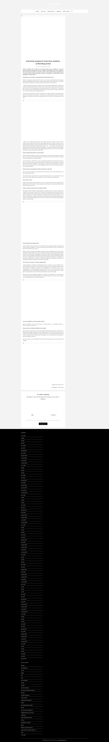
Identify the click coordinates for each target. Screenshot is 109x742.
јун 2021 (22, 589)
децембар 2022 (24, 544)
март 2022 (23, 567)
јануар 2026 (23, 453)
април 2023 (23, 534)
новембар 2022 (24, 547)
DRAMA (22, 673)
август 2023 (23, 525)
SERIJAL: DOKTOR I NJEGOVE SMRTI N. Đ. (28, 730)
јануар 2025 (23, 482)
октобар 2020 (23, 609)
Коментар (43, 399)
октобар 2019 (23, 639)
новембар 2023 (24, 517)
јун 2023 (22, 529)
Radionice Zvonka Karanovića (27, 727)
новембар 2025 (24, 458)
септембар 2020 (24, 611)
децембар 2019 (24, 634)
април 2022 (23, 564)
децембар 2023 (24, 515)
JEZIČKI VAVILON (24, 697)
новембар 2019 (24, 636)
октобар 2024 (23, 490)
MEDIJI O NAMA (66, 11)
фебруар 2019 (23, 658)
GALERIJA (22, 685)
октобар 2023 (23, 520)
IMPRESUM (59, 11)
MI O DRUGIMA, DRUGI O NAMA (27, 705)
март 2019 (23, 656)
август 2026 (23, 435)
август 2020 (23, 614)
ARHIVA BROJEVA (51, 11)
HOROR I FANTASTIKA (25, 687)
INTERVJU (22, 692)
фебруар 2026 (24, 450)
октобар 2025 (23, 460)
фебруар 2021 (23, 599)
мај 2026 (22, 443)
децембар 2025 (24, 455)
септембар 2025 (24, 463)
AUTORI (22, 670)
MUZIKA (22, 707)
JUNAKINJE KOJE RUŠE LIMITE (26, 700)
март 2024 (23, 507)
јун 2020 (22, 619)
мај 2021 (22, 591)
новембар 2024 (24, 487)
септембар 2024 (24, 492)
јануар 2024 (23, 512)
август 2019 (23, 643)
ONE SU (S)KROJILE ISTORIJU (26, 717)
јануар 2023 (23, 542)
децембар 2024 (24, 485)
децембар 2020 (24, 604)
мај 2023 (22, 532)
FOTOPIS (22, 683)
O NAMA (37, 11)
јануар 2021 (23, 601)
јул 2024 (22, 497)
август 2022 (23, 554)
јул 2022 (22, 557)
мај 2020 (22, 621)
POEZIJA (22, 720)
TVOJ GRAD (23, 735)
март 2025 (23, 477)
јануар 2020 (23, 631)
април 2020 (23, 624)
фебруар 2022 (23, 569)
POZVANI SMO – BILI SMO (25, 722)
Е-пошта (53, 415)
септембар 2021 (24, 581)
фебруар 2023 (23, 539)
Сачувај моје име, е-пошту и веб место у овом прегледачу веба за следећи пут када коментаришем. (43, 420)
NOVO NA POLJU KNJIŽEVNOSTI (27, 710)
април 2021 (23, 594)
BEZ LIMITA (54, 4)
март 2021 (23, 596)
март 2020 (23, 626)
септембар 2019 (24, 641)
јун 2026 (22, 440)
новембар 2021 (24, 577)
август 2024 (23, 495)
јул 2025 (22, 468)
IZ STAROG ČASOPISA (25, 695)
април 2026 (23, 445)
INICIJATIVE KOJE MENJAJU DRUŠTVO (28, 690)
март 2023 (23, 537)
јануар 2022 (23, 572)
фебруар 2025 (23, 480)
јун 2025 (22, 470)
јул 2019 (22, 646)
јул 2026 (22, 438)
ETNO (22, 678)
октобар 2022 (23, 549)
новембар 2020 (24, 606)
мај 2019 (22, 651)
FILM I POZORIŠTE (24, 680)
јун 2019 (22, 648)
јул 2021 (22, 586)
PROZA (22, 725)
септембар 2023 (24, 522)
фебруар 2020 (24, 629)
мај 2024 (22, 502)
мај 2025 (22, 472)
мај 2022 (22, 562)
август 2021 (23, 584)
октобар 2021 (23, 579)
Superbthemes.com (63, 740)
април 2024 (23, 505)
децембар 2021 (24, 574)
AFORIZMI (23, 665)
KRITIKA (22, 702)
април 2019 (23, 653)
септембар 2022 (24, 552)
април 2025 (23, 475)
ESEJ (22, 675)
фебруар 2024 (24, 510)
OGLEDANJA (23, 715)
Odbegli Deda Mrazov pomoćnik (27, 712)
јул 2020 (22, 616)
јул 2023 (22, 527)
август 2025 (23, 465)
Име (32, 415)
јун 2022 (22, 559)
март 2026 (23, 448)
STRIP (22, 732)
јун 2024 (22, 500)
